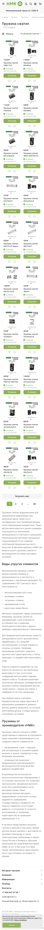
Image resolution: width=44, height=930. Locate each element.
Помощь (6, 883)
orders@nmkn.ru (9, 897)
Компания (6, 875)
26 (34, 504)
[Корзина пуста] (40, 4)
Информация (8, 879)
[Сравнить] (14, 81)
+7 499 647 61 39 (10, 892)
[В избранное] (9, 81)
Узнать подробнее (20, 920)
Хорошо (11, 925)
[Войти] (35, 4)
